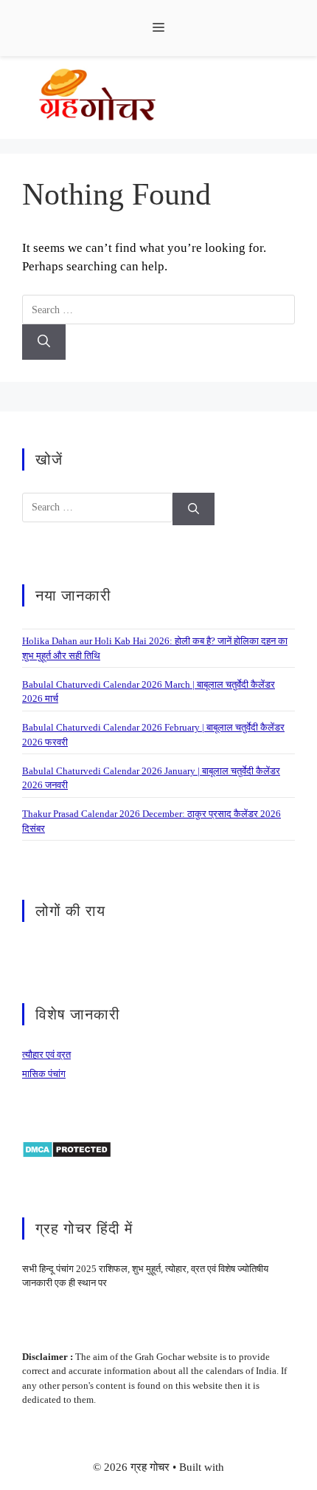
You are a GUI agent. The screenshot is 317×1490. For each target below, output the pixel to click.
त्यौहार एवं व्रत (46, 1054)
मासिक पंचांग (44, 1073)
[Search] (44, 342)
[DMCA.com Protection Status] (66, 1148)
